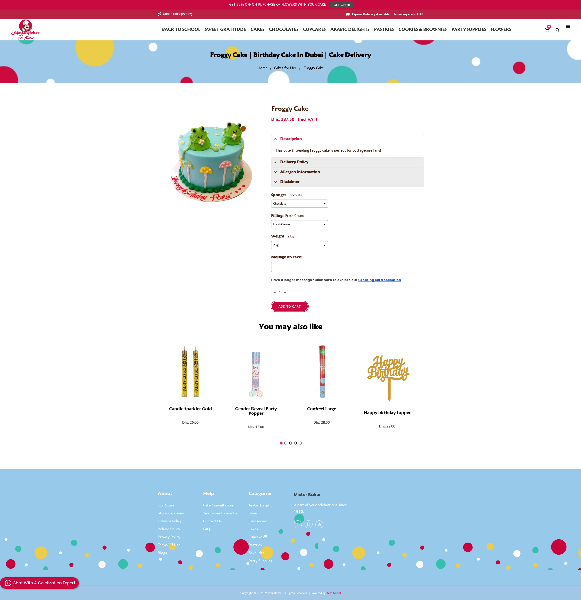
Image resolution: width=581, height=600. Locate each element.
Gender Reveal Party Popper (256, 411)
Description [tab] (291, 138)
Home (262, 68)
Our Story (166, 505)
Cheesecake (258, 521)
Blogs (162, 553)
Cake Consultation (218, 505)
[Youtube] (319, 524)
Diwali (253, 513)
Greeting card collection (379, 280)
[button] (281, 443)
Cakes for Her (285, 68)
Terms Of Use (169, 545)
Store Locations (171, 513)
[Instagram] (309, 524)
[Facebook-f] (298, 524)
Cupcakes (256, 537)
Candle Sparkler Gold (190, 409)
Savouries (256, 553)
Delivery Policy (170, 521)
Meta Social (333, 592)
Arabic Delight (260, 505)
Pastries (255, 545)
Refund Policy (169, 529)
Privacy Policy (169, 537)
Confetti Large (321, 409)
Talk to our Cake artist (221, 513)
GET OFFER (342, 4)
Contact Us (212, 521)
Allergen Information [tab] (300, 172)
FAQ (206, 529)
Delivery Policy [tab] (294, 162)
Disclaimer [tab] (290, 181)
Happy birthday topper (387, 413)
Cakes (253, 529)
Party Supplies (260, 561)
